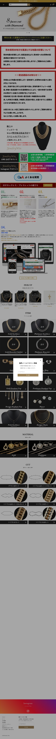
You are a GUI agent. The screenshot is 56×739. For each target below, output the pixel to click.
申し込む (28, 375)
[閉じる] (40, 360)
